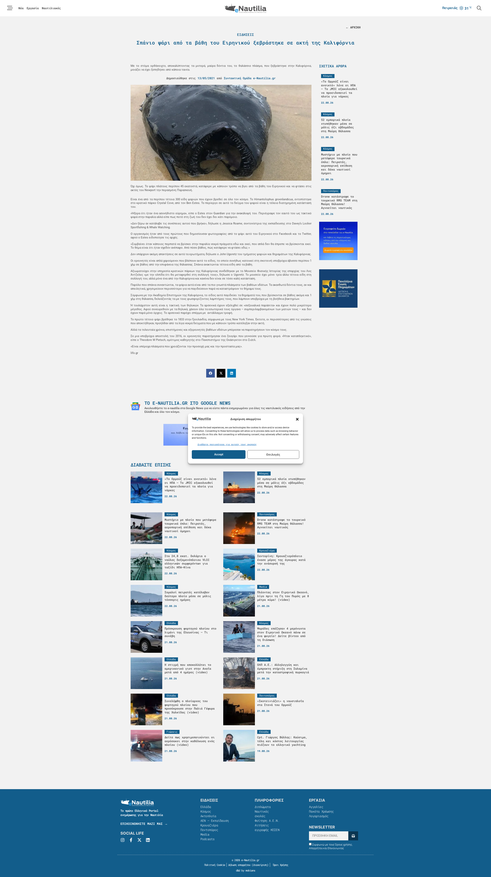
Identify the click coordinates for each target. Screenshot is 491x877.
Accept (218, 454)
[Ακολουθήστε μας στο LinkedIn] (148, 840)
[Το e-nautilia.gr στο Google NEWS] (135, 406)
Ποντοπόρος (209, 830)
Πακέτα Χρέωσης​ (321, 811)
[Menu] (10, 8)
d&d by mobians (245, 870)
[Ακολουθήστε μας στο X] (139, 840)
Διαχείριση (260, 865)
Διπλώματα (263, 807)
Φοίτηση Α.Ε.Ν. (267, 820)
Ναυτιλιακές (51, 8)
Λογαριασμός (318, 816)
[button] (297, 419)
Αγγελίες (316, 807)
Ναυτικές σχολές (262, 813)
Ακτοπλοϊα (208, 816)
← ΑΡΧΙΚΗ (353, 27)
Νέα (21, 8)
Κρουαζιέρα (209, 825)
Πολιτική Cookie (214, 865)
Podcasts (207, 839)
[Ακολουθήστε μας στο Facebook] (131, 840)
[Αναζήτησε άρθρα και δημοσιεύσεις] (479, 8)
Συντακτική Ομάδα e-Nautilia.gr (250, 78)
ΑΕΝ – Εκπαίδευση (214, 820)
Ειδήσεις (245, 34)
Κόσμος (205, 811)
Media (204, 834)
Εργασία (33, 8)
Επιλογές (273, 454)
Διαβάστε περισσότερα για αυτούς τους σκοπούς (227, 444)
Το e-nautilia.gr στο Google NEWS (187, 403)
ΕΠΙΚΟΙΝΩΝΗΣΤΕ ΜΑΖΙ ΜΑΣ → (144, 824)
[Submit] (353, 835)
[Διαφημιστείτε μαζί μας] (338, 241)
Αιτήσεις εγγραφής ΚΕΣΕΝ (267, 827)
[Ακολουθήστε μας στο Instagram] (122, 840)
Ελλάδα (205, 807)
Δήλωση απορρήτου (239, 865)
